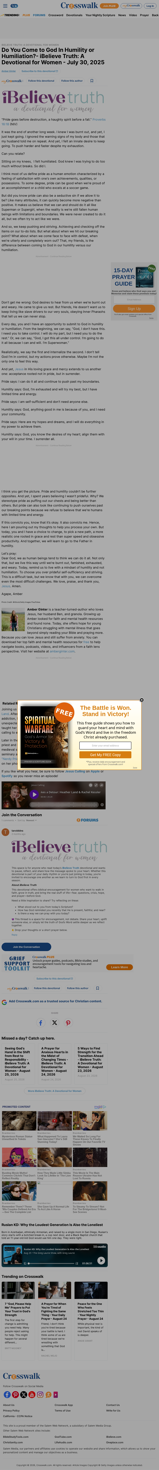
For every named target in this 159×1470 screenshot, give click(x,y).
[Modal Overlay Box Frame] (79, 735)
